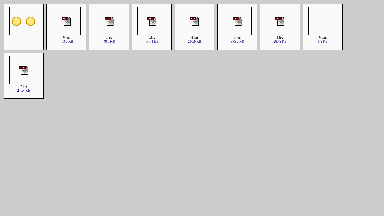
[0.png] (322, 34)
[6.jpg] (66, 34)
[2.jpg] (23, 82)
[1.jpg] (280, 34)
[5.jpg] (151, 34)
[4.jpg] (194, 34)
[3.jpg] (237, 34)
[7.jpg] (109, 34)
